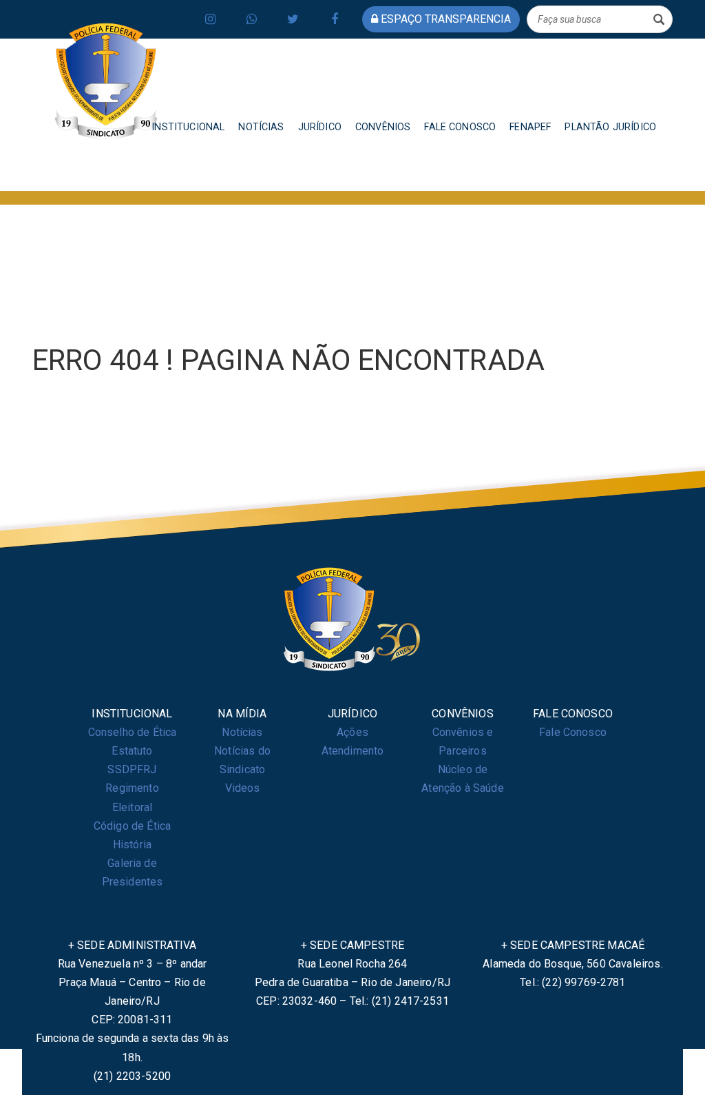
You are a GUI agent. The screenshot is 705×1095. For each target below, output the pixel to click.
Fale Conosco (573, 732)
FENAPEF (530, 127)
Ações (352, 732)
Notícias (242, 732)
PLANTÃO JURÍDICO (610, 127)
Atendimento (353, 750)
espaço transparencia (444, 18)
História (132, 844)
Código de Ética (132, 825)
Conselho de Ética (132, 732)
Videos (242, 788)
